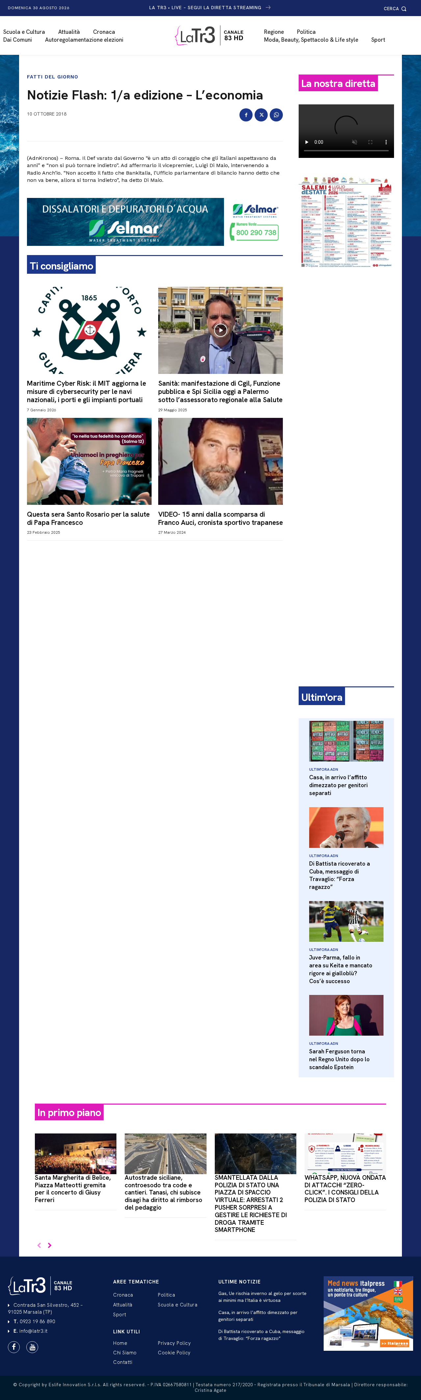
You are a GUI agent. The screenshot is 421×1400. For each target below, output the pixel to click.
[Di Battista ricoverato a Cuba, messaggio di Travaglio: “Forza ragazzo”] (346, 827)
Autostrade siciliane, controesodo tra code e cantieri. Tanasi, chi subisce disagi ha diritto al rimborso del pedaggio (163, 1193)
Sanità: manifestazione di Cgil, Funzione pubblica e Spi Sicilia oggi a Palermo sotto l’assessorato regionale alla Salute (220, 391)
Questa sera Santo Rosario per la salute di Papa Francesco (88, 518)
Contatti (122, 1362)
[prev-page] (39, 1246)
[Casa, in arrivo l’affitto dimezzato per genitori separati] (346, 741)
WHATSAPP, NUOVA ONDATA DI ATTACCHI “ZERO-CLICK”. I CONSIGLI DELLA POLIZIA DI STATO (345, 1189)
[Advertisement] (346, 376)
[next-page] (49, 1246)
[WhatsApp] (276, 114)
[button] (396, 8)
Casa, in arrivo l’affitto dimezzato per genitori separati (338, 785)
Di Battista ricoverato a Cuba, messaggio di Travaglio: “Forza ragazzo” (339, 875)
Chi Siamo (125, 1352)
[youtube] (32, 1347)
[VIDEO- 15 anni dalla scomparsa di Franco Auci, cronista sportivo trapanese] (220, 461)
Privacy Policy (174, 1343)
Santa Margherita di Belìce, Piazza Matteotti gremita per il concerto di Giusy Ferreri (73, 1189)
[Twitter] (261, 114)
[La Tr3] (214, 35)
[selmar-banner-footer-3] (155, 251)
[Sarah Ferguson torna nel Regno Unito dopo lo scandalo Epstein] (346, 1015)
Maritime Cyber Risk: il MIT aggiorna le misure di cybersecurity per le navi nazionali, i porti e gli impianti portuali (86, 391)
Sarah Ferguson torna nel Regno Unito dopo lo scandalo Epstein (339, 1059)
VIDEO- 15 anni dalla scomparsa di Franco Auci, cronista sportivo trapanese (220, 518)
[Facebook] (246, 114)
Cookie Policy (174, 1352)
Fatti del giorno (52, 77)
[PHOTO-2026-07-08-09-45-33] (346, 273)
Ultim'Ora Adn (323, 769)
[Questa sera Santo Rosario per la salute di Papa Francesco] (89, 461)
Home (120, 1343)
